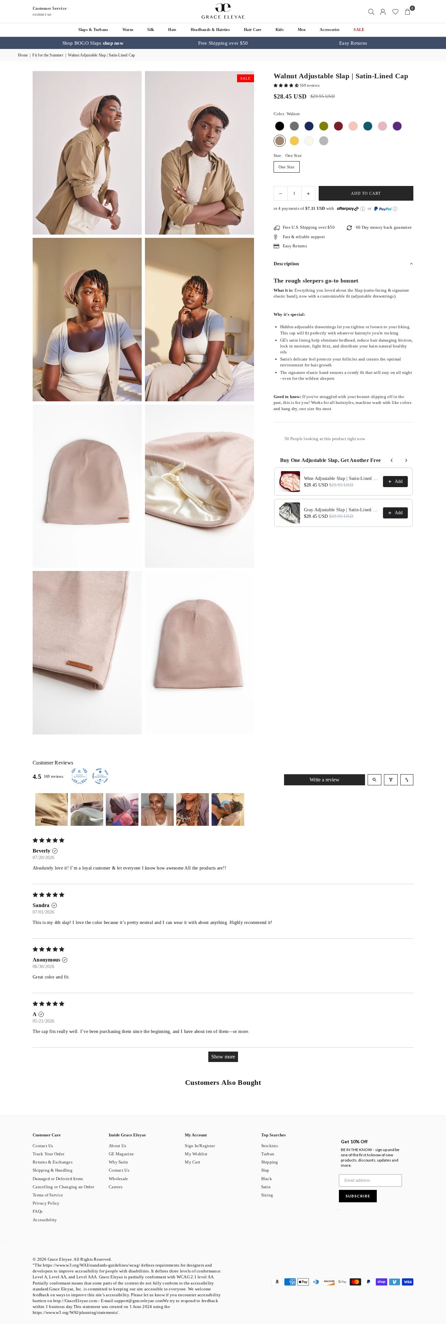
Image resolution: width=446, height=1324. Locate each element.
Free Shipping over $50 (223, 43)
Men (302, 29)
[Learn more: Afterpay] (362, 209)
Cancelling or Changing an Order (63, 1186)
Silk (150, 29)
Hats (172, 29)
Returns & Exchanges (52, 1162)
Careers (115, 1186)
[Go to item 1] (51, 809)
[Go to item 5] (192, 809)
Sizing (267, 1195)
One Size (287, 167)
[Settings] (383, 11)
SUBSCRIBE (357, 1195)
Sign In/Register (200, 1145)
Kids (280, 29)
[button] (407, 11)
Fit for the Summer (47, 55)
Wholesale (118, 1178)
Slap (265, 1170)
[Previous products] (392, 460)
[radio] (280, 126)
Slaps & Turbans (93, 29)
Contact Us (43, 1145)
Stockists (269, 1145)
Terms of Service (48, 1195)
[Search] (371, 11)
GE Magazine (121, 1153)
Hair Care (252, 29)
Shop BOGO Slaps (92, 43)
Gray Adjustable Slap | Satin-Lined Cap (341, 509)
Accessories (330, 29)
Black (266, 1178)
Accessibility (45, 1219)
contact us (42, 14)
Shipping (269, 1162)
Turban (268, 1153)
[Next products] (406, 460)
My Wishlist (196, 1153)
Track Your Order (48, 1153)
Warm (127, 29)
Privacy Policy (46, 1203)
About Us (117, 1145)
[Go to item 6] (228, 809)
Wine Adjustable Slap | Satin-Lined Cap (341, 478)
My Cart (192, 1162)
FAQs (37, 1211)
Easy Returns (353, 43)
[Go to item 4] (157, 809)
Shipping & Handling (52, 1170)
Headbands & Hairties (210, 29)
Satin (266, 1186)
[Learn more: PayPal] (395, 209)
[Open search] (374, 779)
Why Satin (118, 1162)
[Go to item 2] (87, 809)
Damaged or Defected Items (58, 1178)
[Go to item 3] (122, 809)
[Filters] (391, 779)
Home (23, 55)
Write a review (325, 779)
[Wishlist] (395, 11)
